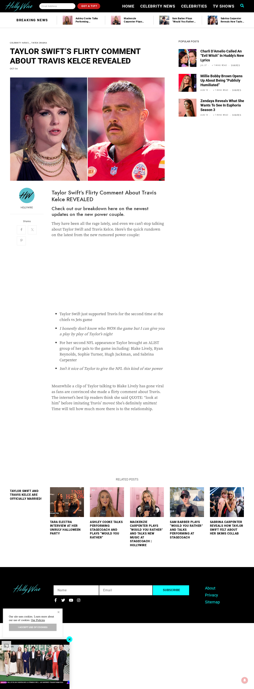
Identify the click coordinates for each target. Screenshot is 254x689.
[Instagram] (79, 600)
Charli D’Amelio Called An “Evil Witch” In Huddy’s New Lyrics (222, 55)
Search (243, 6)
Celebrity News (157, 6)
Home (128, 6)
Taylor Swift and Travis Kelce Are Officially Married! (26, 495)
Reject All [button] (59, 613)
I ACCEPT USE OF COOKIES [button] (32, 627)
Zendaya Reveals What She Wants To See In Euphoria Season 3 (222, 105)
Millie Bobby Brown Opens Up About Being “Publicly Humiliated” (221, 80)
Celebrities (194, 6)
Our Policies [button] (38, 620)
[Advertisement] (108, 277)
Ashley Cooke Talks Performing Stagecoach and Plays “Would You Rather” (106, 529)
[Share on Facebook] (21, 229)
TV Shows (223, 6)
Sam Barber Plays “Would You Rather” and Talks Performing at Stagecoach (186, 529)
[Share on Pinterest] (21, 240)
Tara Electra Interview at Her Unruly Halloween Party (65, 527)
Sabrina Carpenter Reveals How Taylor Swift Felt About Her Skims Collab (226, 527)
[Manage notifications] (244, 680)
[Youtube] (71, 600)
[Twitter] (63, 600)
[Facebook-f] (55, 600)
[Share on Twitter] (32, 229)
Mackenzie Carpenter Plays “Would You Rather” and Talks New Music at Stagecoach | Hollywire (146, 533)
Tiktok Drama (39, 42)
